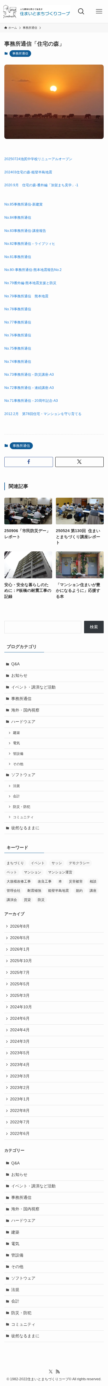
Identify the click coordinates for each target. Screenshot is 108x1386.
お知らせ (19, 675)
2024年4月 (20, 1030)
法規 (16, 786)
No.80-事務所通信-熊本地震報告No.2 (33, 270)
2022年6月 (20, 1133)
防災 (41, 900)
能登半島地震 (58, 891)
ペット (12, 872)
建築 (16, 733)
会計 (16, 796)
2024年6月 (20, 1018)
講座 (93, 891)
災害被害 (76, 881)
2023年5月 (20, 1053)
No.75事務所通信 (17, 348)
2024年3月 (20, 1041)
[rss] (57, 1371)
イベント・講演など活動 (33, 687)
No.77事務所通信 (17, 322)
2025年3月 (20, 995)
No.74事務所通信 (17, 362)
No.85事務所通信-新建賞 (23, 204)
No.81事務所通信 (17, 257)
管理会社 (13, 891)
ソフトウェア (23, 775)
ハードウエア (23, 722)
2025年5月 (20, 984)
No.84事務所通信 (17, 218)
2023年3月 (20, 1076)
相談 (93, 881)
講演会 (12, 900)
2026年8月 (20, 926)
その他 (18, 764)
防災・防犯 (21, 807)
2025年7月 (20, 972)
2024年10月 (21, 1007)
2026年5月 (20, 938)
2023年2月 (20, 1087)
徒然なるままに (25, 828)
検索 (94, 627)
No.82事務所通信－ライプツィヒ (29, 244)
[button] (28, 462)
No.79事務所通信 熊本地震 (26, 296)
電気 (16, 743)
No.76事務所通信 (17, 335)
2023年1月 (20, 1099)
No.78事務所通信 (17, 309)
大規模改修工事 (19, 881)
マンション (32, 872)
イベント (38, 863)
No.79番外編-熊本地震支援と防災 (30, 283)
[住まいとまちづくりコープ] (36, 11)
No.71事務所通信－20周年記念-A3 (31, 401)
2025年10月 (21, 961)
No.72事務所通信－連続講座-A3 (29, 388)
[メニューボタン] (99, 11)
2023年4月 (20, 1065)
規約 (79, 891)
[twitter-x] (50, 1371)
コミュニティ (23, 817)
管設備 (18, 754)
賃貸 (27, 900)
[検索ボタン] (81, 11)
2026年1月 (20, 949)
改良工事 (45, 881)
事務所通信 (20, 53)
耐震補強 (34, 891)
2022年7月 (20, 1122)
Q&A (15, 664)
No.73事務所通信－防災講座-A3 (29, 375)
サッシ (57, 863)
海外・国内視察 (25, 710)
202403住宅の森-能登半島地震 (28, 172)
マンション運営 (60, 872)
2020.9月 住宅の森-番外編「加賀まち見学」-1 (41, 185)
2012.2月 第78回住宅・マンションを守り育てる (43, 414)
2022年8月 (20, 1110)
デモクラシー (79, 863)
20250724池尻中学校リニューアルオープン (38, 159)
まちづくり (15, 863)
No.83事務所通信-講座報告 (25, 231)
